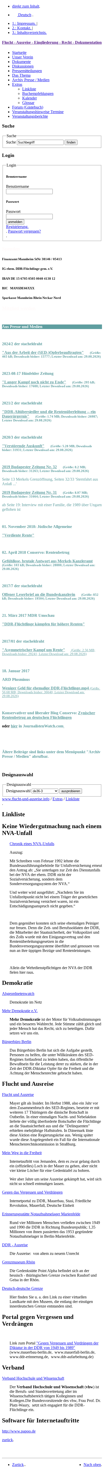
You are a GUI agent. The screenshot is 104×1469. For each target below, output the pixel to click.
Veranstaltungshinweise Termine (38, 112)
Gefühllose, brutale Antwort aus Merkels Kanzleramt (47, 561)
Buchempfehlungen (38, 93)
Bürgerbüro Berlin (16, 1041)
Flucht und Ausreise (18, 1094)
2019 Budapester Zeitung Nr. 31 (29, 492)
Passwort (13, 211)
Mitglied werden (19, 308)
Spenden (11, 248)
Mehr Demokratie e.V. (20, 1011)
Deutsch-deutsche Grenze (22, 1288)
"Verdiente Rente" (18, 535)
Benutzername (17, 186)
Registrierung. (17, 227)
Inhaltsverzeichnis (29, 32)
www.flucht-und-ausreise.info (25, 799)
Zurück (18, 1464)
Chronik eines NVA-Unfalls (32, 844)
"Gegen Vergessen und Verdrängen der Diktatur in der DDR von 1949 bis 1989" (54, 1345)
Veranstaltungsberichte (30, 116)
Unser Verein (22, 57)
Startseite (19, 52)
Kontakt (21, 28)
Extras (17, 84)
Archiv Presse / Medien (30, 80)
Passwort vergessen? (24, 231)
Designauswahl (18, 791)
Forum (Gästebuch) (27, 107)
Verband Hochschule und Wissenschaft (33, 1378)
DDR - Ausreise (15, 1245)
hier (14, 726)
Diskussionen (23, 66)
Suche (11, 142)
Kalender (29, 98)
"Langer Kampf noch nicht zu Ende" (34, 382)
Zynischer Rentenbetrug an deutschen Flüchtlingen (48, 715)
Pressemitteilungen (27, 71)
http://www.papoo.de (19, 1431)
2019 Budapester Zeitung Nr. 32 (29, 467)
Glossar (28, 102)
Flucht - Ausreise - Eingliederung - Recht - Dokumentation (52, 42)
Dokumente (21, 61)
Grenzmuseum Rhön (18, 1262)
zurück (7, 1440)
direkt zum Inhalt (25, 6)
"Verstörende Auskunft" (23, 446)
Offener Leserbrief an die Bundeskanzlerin (38, 594)
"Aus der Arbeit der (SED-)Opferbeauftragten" (43, 352)
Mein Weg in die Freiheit (22, 1153)
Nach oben (92, 1464)
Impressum (24, 23)
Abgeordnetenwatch (18, 993)
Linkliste (29, 89)
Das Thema (21, 75)
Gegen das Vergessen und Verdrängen (32, 1192)
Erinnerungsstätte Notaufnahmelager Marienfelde (41, 1214)
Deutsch (24, 15)
